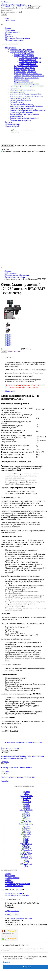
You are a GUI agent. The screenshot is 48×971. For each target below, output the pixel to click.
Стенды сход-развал (17, 92)
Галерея (8, 34)
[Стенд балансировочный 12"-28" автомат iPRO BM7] (11, 319)
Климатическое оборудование (21, 112)
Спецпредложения (12, 124)
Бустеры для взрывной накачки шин (28, 74)
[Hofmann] (26, 820)
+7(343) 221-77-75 (12, 911)
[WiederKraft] (26, 856)
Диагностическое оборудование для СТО (25, 94)
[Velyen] (26, 852)
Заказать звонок (8, 145)
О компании (10, 30)
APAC (26, 794)
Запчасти (8, 122)
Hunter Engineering (26, 824)
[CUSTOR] (26, 802)
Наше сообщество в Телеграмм (17, 895)
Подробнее (5, 762)
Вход (7, 18)
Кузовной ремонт (16, 102)
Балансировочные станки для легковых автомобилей (30, 59)
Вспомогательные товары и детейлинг (24, 118)
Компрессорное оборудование (21, 104)
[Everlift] (26, 806)
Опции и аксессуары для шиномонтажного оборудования (26, 83)
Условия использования (14, 40)
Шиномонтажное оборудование (22, 52)
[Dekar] (26, 804)
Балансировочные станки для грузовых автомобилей (30, 63)
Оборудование (10, 48)
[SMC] (26, 840)
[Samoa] (26, 836)
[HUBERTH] (26, 822)
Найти (4, 14)
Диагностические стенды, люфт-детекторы (26, 96)
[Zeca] (26, 860)
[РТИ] (26, 862)
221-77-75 (8, 6)
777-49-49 (22, 6)
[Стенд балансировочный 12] (8, 327)
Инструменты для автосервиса (21, 108)
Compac (26, 800)
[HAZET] (26, 816)
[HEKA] (26, 818)
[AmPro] (26, 792)
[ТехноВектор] (26, 864)
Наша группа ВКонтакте (14, 893)
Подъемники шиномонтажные (26, 66)
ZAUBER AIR (26, 858)
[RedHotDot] (26, 834)
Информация (10, 391)
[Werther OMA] (26, 854)
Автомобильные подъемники (21, 50)
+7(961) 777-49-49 (12, 914)
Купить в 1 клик (14, 351)
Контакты (9, 36)
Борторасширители (21, 80)
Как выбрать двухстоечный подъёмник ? (16, 768)
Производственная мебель (20, 98)
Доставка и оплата (12, 32)
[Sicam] (26, 838)
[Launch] (26, 826)
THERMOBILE (26, 844)
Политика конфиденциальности (17, 38)
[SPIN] (26, 842)
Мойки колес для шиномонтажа (26, 78)
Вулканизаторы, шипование (25, 72)
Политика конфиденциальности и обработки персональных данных (19, 949)
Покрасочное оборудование (20, 100)
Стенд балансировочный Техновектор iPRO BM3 (24, 742)
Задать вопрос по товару (10, 748)
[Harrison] (26, 814)
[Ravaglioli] (26, 832)
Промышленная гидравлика (20, 120)
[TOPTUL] (26, 848)
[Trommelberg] (26, 850)
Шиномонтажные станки (23, 54)
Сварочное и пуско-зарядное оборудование (26, 106)
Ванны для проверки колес (24, 70)
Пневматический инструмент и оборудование (27, 110)
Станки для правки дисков (24, 68)
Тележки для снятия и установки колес (29, 76)
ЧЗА (26, 866)
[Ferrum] (26, 808)
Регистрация (10, 20)
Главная (8, 28)
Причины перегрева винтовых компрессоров (18, 777)
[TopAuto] (26, 846)
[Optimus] (26, 830)
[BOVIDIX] (26, 798)
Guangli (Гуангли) (26, 810)
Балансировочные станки (24, 56)
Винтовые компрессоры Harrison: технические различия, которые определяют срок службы (22, 757)
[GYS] (26, 812)
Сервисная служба (12, 126)
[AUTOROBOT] (26, 796)
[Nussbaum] (26, 828)
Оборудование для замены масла (22, 90)
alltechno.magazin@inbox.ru (21, 918)
